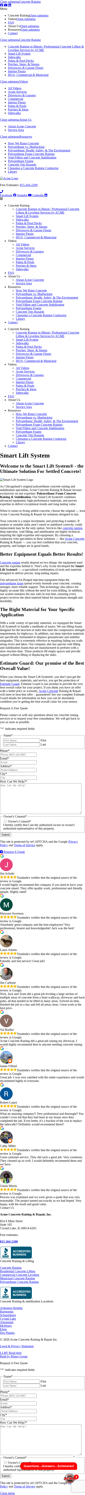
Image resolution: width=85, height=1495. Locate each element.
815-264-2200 (29, 185)
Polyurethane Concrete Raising (19, 1282)
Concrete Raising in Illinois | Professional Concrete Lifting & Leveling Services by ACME (47, 210)
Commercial (15, 99)
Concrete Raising (30, 1)
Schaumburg (8, 1315)
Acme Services (17, 91)
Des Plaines (7, 1332)
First (43, 740)
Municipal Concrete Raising (17, 1278)
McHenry (6, 1325)
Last (43, 744)
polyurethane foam (11, 583)
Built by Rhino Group (13, 1356)
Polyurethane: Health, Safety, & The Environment (39, 150)
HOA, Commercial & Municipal (28, 75)
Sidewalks (14, 57)
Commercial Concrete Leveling (19, 1274)
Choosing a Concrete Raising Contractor (33, 168)
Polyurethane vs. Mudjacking (26, 147)
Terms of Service (24, 845)
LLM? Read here (11, 1353)
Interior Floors (17, 71)
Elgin (3, 1329)
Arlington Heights (11, 1308)
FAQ (11, 22)
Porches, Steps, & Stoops (23, 64)
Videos (23, 81)
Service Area (16, 130)
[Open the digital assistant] (69, 1478)
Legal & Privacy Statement (17, 1346)
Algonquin (6, 1322)
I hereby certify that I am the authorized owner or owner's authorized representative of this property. (39, 826)
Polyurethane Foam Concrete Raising (31, 154)
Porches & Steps (18, 109)
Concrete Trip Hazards (22, 164)
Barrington (6, 1311)
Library (12, 171)
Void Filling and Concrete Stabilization (32, 157)
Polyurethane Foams (20, 161)
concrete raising (72, 528)
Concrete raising (10, 562)
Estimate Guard (9, 684)
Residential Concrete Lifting (17, 1271)
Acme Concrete (74, 538)
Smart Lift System (19, 53)
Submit (6, 834)
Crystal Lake (8, 1318)
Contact (13, 33)
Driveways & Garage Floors (25, 67)
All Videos (14, 88)
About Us (25, 119)
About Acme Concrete (22, 126)
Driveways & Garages (22, 95)
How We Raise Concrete (23, 143)
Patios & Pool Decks (21, 60)
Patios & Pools (17, 106)
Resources (25, 136)
